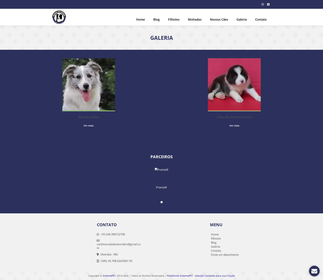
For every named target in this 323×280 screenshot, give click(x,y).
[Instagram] (262, 4)
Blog (156, 19)
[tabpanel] (161, 177)
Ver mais (89, 125)
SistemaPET (109, 275)
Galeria (215, 246)
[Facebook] (268, 4)
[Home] (59, 17)
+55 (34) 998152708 (112, 234)
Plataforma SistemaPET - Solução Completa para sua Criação (201, 275)
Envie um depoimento (225, 255)
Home (140, 19)
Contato (261, 19)
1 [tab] (161, 202)
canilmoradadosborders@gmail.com (119, 246)
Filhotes (174, 19)
